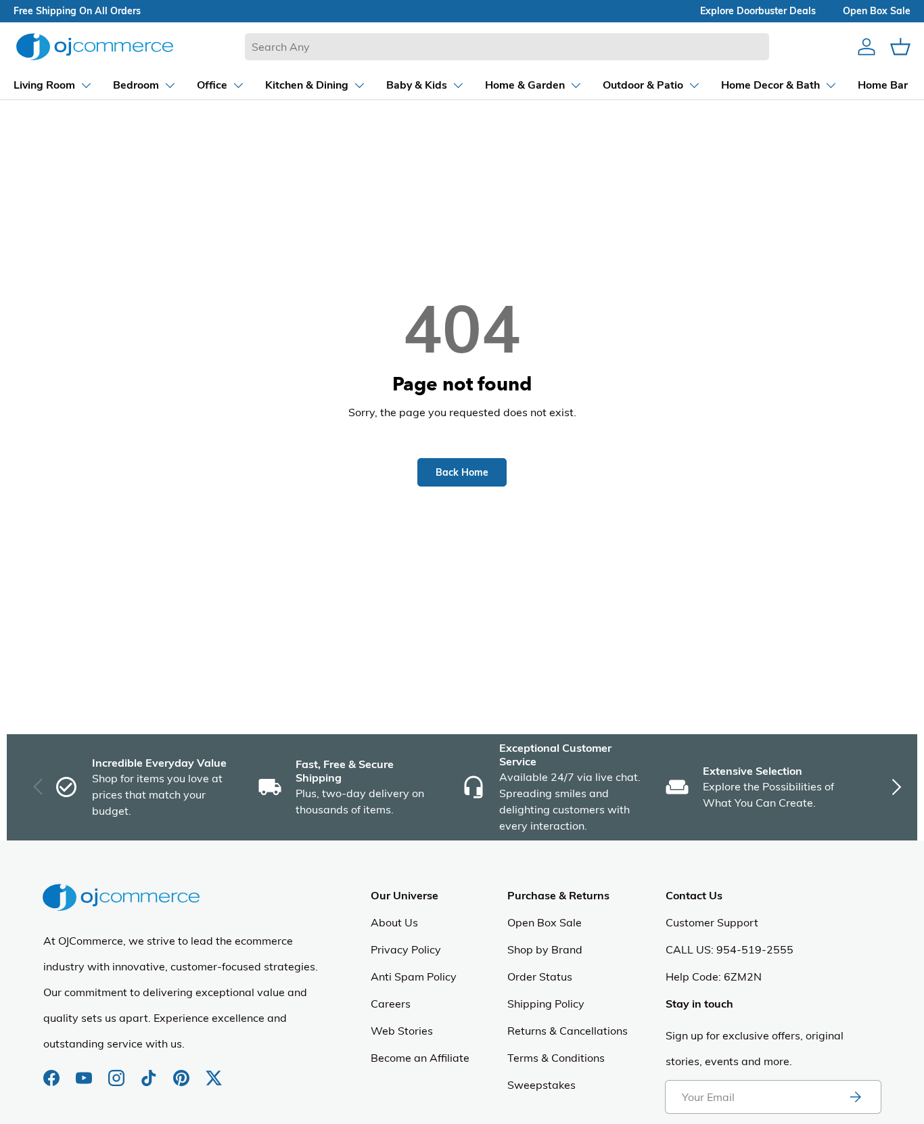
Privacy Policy (406, 949)
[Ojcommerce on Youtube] (85, 1071)
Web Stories (402, 1030)
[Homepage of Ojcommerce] (95, 46)
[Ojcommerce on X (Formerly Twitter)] (214, 1071)
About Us (394, 922)
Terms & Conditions (556, 1057)
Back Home (462, 472)
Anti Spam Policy (414, 976)
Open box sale (876, 11)
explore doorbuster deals (758, 11)
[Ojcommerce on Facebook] (53, 1071)
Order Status (539, 976)
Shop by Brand (544, 949)
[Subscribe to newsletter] (855, 1097)
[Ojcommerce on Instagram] (117, 1071)
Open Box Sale (544, 922)
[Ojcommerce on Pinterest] (182, 1071)
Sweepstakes (541, 1085)
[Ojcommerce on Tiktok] (150, 1071)
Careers (391, 1003)
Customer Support (712, 922)
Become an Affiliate (420, 1057)
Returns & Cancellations (567, 1030)
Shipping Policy (545, 1003)
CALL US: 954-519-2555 (729, 949)
